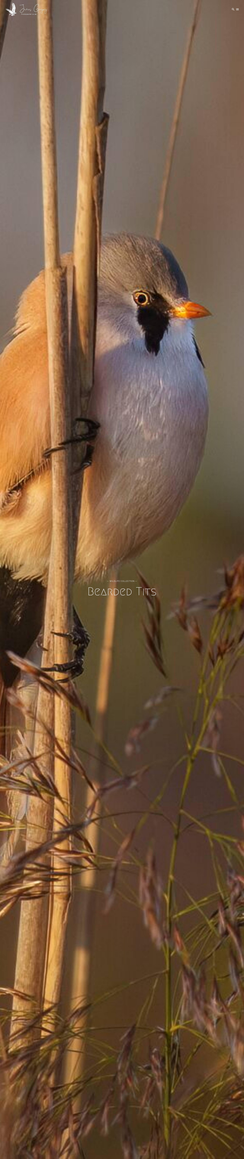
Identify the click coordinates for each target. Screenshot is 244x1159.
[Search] (233, 9)
